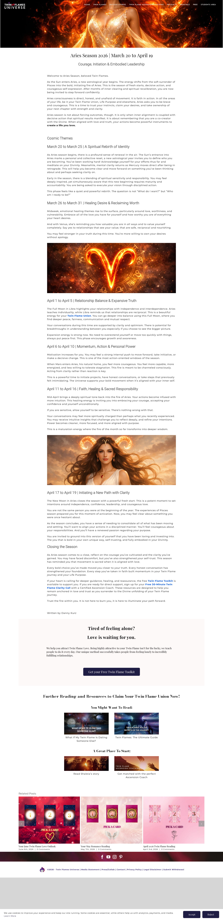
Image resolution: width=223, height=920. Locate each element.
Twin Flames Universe (67, 869)
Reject (211, 914)
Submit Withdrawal (173, 869)
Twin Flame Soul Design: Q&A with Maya (164, 818)
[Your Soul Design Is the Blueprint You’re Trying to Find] (111, 798)
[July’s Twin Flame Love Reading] (49, 798)
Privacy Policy (134, 869)
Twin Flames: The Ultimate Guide (136, 737)
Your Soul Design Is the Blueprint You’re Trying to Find (109, 846)
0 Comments (43, 849)
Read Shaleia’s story (86, 773)
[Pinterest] (121, 857)
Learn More (10, 916)
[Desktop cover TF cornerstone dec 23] (136, 713)
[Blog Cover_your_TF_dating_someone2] (86, 713)
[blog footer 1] (86, 757)
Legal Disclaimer (152, 869)
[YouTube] (108, 857)
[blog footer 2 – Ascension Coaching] (136, 757)
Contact (121, 869)
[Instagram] (115, 857)
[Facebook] (102, 857)
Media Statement (90, 869)
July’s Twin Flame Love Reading (35, 846)
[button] (21, 824)
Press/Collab (108, 869)
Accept (191, 914)
